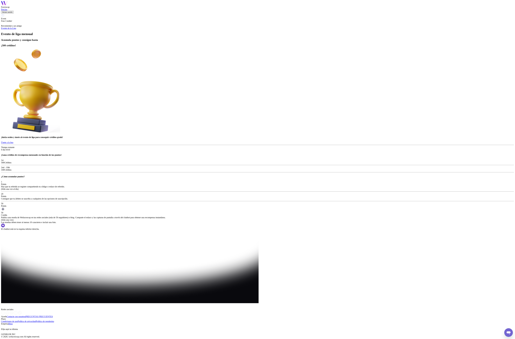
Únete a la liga (7, 142)
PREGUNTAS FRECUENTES (39, 316)
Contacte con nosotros (16, 316)
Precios (4, 9)
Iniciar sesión (7, 12)
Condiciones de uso (9, 321)
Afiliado (4, 327)
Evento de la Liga (8, 28)
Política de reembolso (45, 321)
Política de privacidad (27, 321)
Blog (10, 324)
